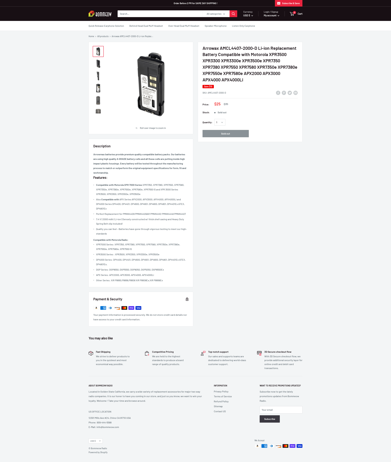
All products (103, 36)
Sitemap (218, 406)
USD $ (93, 441)
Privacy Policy (221, 391)
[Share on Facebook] (278, 92)
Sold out (225, 133)
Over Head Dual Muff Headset (183, 25)
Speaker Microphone (216, 25)
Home (91, 36)
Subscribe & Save (291, 3)
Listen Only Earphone (243, 25)
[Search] (233, 13)
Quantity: (207, 122)
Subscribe (269, 418)
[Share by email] (295, 92)
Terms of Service (223, 396)
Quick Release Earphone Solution (106, 25)
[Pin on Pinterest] (284, 92)
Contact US (220, 411)
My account (270, 15)
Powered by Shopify (98, 452)
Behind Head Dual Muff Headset (146, 25)
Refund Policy (221, 401)
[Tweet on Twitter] (290, 92)
